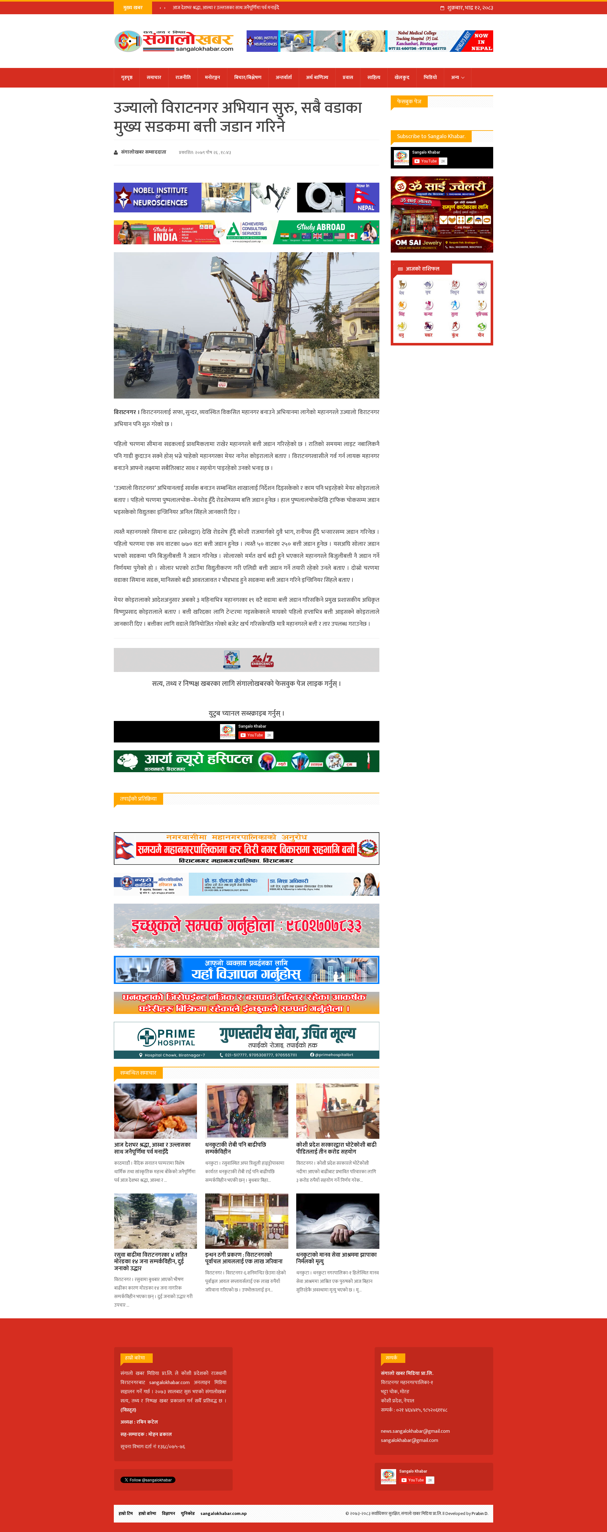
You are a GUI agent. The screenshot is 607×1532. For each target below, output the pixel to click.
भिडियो (430, 77)
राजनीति (183, 77)
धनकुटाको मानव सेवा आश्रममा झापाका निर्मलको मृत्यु (336, 1258)
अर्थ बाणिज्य (317, 77)
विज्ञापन (168, 1513)
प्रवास (348, 77)
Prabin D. (480, 1513)
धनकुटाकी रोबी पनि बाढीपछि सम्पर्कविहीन (235, 1148)
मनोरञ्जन (212, 77)
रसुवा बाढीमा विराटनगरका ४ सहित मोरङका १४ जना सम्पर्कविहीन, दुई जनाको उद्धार (150, 1261)
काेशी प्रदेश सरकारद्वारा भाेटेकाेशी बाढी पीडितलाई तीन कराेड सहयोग (336, 1148)
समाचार (154, 77)
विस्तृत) (129, 1410)
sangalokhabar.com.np (223, 1513)
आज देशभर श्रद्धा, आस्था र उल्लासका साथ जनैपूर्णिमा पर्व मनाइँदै (226, 8)
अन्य (455, 77)
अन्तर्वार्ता (284, 77)
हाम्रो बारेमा (147, 1513)
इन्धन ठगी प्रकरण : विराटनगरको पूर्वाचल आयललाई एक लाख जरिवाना (244, 1258)
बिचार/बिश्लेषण (247, 77)
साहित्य (373, 77)
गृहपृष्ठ (126, 77)
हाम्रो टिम (126, 1513)
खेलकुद (402, 77)
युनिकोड (188, 1513)
